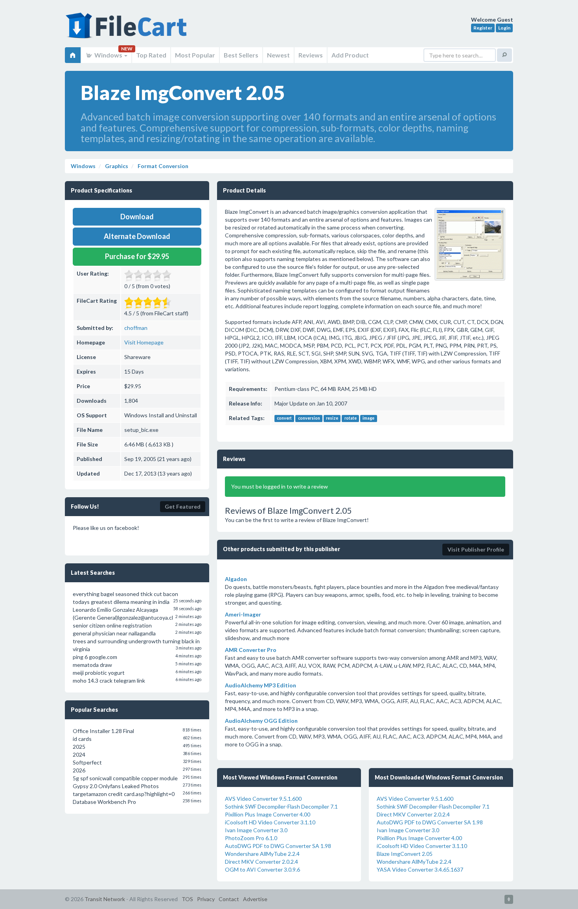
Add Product (350, 55)
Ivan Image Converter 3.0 (256, 830)
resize (332, 418)
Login (504, 28)
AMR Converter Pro (250, 649)
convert (284, 418)
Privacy (206, 899)
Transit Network (105, 899)
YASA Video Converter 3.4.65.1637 (420, 869)
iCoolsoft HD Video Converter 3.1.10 (270, 822)
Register (482, 28)
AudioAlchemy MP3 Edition (260, 685)
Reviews (310, 55)
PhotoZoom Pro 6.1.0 (251, 838)
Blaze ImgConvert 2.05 (405, 853)
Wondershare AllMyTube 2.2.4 (262, 853)
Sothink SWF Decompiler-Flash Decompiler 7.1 (281, 806)
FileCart (128, 29)
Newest (278, 55)
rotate (350, 418)
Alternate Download (137, 236)
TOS (187, 899)
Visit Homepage (144, 342)
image (368, 418)
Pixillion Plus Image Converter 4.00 (267, 814)
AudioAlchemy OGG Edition (261, 720)
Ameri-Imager (243, 614)
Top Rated (151, 55)
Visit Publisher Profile (475, 549)
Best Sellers (241, 55)
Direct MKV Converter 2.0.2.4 (261, 861)
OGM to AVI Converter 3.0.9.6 (262, 869)
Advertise (255, 899)
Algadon (236, 579)
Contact (229, 899)
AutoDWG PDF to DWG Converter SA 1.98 (278, 845)
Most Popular (195, 55)
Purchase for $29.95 (137, 256)
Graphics (116, 166)
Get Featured (183, 506)
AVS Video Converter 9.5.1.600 (263, 798)
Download (137, 216)
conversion (309, 418)
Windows (108, 55)
